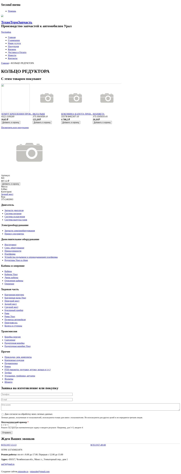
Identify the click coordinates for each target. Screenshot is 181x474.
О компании (14, 40)
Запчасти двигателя (14, 210)
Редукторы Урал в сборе (16, 260)
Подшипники (11, 363)
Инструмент (10, 244)
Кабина (8, 271)
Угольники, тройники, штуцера (20, 376)
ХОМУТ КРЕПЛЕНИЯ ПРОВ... (16, 114)
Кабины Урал (11, 274)
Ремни (8, 366)
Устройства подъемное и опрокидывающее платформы (31, 257)
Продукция (13, 46)
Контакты (12, 58)
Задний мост (7, 194)
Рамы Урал (10, 316)
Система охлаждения (15, 216)
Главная (12, 37)
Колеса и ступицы (13, 326)
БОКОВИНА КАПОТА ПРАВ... (76, 114)
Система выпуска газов (16, 220)
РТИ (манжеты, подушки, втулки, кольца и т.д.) (27, 369)
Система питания (13, 213)
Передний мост (12, 301)
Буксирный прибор (14, 310)
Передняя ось (11, 322)
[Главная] (2, 16)
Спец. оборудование (14, 248)
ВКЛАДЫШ (39, 114)
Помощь (12, 11)
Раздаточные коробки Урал (18, 346)
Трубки (8, 372)
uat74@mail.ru (7, 464)
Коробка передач (13, 337)
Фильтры (9, 379)
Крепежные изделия (14, 360)
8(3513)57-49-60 (98, 445)
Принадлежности (13, 251)
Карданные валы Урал (15, 298)
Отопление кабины (14, 280)
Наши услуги (14, 43)
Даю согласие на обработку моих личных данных (28, 414)
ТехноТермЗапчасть (16, 22)
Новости (12, 55)
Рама (7, 313)
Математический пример (15, 422)
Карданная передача (14, 294)
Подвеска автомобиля (15, 319)
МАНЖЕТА (98, 114)
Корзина (12, 49)
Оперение (9, 284)
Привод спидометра (14, 234)
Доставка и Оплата (17, 52)
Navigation (6, 32)
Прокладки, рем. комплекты (18, 357)
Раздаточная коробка (14, 343)
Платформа (10, 254)
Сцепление (10, 340)
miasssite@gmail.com (39, 471)
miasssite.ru (22, 471)
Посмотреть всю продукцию (15, 127)
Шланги (8, 382)
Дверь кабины (11, 277)
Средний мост (11, 307)
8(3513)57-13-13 (8, 445)
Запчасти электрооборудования (20, 230)
